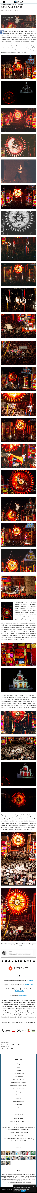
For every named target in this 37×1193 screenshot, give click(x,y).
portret (9, 1177)
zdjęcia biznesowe (6, 1180)
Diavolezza (19, 1125)
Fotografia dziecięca (18, 1073)
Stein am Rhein (18, 1118)
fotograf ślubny (4, 1177)
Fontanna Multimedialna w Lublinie (11, 1043)
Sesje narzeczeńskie (18, 1101)
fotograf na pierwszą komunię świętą (28, 1176)
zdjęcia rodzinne (21, 1182)
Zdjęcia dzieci (20, 1180)
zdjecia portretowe (31, 1179)
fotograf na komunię (16, 1176)
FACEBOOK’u (19, 991)
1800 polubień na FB (7, 1048)
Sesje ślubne (18, 1104)
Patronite (14, 4)
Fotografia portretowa (18, 1079)
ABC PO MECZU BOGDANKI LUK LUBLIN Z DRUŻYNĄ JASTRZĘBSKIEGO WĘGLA (18, 1139)
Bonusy (19, 1067)
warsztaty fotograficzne (22, 1179)
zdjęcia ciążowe (13, 1180)
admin (16, 10)
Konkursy (18, 1092)
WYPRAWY (31, 980)
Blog (2, 4)
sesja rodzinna (30, 1177)
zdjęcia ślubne (28, 1182)
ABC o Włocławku (18, 1135)
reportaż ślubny (14, 1177)
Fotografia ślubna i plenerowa (18, 1085)
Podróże (20, 4)
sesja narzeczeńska (22, 1177)
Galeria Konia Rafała (18, 1088)
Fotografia (7, 4)
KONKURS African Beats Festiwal (18, 1132)
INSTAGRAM (29, 984)
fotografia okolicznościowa (15, 1174)
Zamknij (23, 1190)
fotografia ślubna (8, 1176)
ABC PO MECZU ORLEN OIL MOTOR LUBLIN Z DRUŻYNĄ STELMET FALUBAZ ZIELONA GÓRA (18, 1128)
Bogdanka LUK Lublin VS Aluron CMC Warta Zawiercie (18, 1121)
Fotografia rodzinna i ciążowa (18, 1082)
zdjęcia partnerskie (14, 1182)
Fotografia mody (18, 1076)
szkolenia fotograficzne (12, 1179)
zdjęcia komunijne (26, 1180)
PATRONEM (22, 995)
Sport (18, 1107)
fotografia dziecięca (6, 1174)
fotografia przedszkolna (26, 1174)
